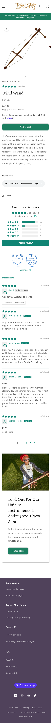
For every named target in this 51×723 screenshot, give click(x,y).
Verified (23, 270)
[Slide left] (19, 76)
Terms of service (26, 712)
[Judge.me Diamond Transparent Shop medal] (31, 259)
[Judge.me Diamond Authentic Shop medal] (17, 259)
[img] (9, 286)
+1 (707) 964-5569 (13, 635)
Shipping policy (40, 712)
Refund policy (37, 708)
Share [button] (8, 196)
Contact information (26, 717)
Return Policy (11, 667)
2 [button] (22, 442)
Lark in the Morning (22, 708)
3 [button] (26, 442)
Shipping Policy (12, 673)
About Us (10, 660)
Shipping (5, 109)
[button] (3, 6)
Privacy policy (13, 712)
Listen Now (18, 551)
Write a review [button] (25, 243)
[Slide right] (32, 76)
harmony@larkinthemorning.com (21, 641)
